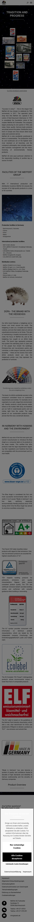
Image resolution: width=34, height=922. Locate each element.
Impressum (27, 872)
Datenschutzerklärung (12, 872)
